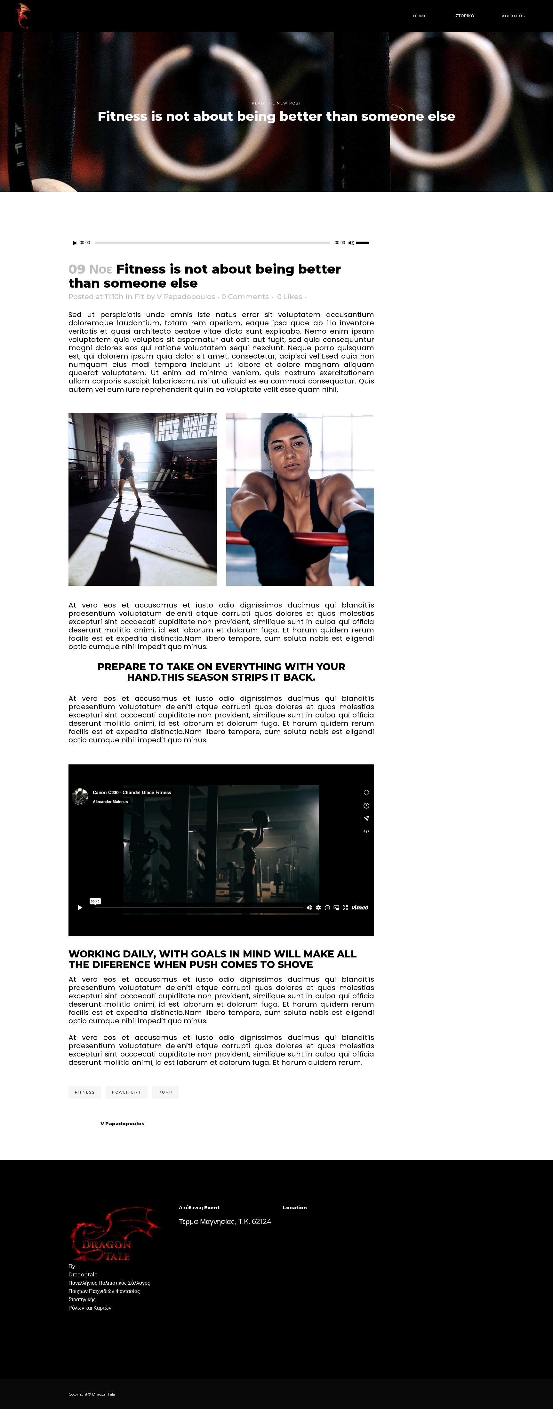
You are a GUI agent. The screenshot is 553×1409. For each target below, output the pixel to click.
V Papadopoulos (186, 296)
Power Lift (126, 1092)
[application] (221, 242)
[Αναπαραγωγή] (75, 243)
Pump (165, 1092)
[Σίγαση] (351, 242)
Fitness (85, 1092)
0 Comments (245, 296)
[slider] (365, 242)
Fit (139, 296)
